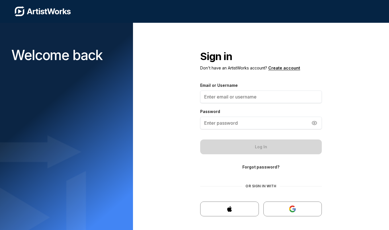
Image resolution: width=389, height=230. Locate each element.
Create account (284, 67)
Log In (261, 146)
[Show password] (314, 123)
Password (210, 111)
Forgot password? (261, 167)
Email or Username (219, 85)
